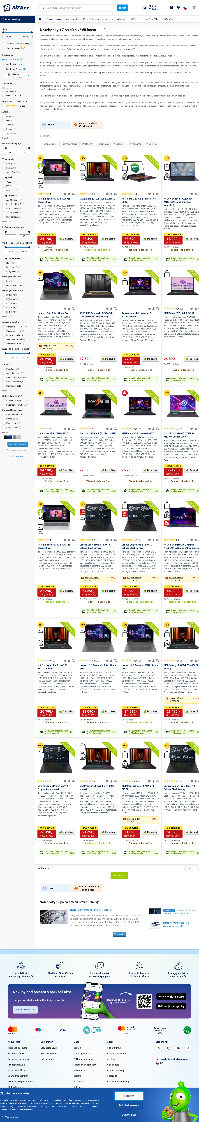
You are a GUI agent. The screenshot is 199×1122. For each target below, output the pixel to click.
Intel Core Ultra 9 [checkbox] (13, 204)
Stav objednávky (49, 1048)
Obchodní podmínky (18, 1076)
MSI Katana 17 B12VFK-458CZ (52, 433)
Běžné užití (135, 19)
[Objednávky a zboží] (171, 8)
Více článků (119, 934)
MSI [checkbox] (8, 116)
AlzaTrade (111, 1076)
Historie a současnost (85, 1064)
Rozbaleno (11, 92)
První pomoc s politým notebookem (94, 910)
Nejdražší (118, 144)
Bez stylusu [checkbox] (11, 369)
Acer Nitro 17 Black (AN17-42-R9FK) (98, 433)
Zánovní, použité (13, 95)
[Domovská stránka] (40, 19)
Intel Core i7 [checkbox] (11, 208)
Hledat (122, 8)
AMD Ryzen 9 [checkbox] (12, 213)
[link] (17, 456)
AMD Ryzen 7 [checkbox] (12, 200)
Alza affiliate (112, 1064)
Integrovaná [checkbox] (11, 271)
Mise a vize (79, 1070)
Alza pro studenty (115, 1070)
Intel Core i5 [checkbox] (11, 217)
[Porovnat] (73, 194)
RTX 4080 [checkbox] (10, 307)
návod (72, 910)
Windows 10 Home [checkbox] (14, 339)
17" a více (168, 19)
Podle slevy (87, 144)
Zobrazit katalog (11, 19)
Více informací (12, 1117)
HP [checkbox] (7, 120)
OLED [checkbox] (8, 182)
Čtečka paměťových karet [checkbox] (15, 382)
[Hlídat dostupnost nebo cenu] (69, 194)
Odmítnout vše (129, 1115)
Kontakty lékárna (82, 1053)
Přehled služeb (15, 1087)
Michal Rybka (169, 910)
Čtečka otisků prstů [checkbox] (15, 377)
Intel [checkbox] (8, 281)
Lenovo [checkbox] (9, 129)
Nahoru (45, 868)
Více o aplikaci (22, 1009)
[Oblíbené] (178, 8)
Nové (8, 88)
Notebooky (120, 19)
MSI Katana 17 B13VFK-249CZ (179, 313)
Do (32, 32)
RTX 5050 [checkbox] (10, 303)
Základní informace (84, 1059)
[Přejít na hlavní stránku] (16, 8)
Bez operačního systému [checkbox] (15, 335)
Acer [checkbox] (8, 125)
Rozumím (129, 1096)
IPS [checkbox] (7, 186)
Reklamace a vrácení (18, 1059)
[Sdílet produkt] (104, 29)
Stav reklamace (48, 1053)
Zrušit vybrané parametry (18, 450)
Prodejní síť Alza (16, 1064)
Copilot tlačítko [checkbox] (13, 373)
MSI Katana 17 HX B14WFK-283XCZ (98, 199)
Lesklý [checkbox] (9, 163)
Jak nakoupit (47, 1059)
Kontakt (77, 1048)
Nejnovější (152, 144)
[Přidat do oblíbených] (65, 194)
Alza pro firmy (113, 1048)
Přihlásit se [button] (154, 9)
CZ (161, 1063)
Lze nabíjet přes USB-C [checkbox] (15, 401)
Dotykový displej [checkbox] (13, 386)
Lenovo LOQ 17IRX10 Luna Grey (53, 313)
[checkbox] (17, 44)
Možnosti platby (16, 1053)
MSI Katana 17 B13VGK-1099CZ (138, 433)
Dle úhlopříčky (152, 19)
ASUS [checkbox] (9, 133)
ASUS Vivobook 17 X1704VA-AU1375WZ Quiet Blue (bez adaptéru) (178, 202)
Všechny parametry (17, 444)
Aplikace (78, 1087)
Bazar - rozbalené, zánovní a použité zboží (66, 19)
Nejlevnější (104, 144)
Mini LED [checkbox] (10, 190)
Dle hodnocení (135, 144)
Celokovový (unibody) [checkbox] (15, 414)
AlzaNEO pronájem (116, 1053)
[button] (56, 347)
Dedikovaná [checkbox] (11, 267)
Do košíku (68, 239)
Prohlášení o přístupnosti (20, 1081)
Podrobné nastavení (129, 1105)
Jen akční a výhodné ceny (17, 43)
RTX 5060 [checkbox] (10, 299)
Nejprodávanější (69, 144)
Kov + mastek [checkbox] (12, 427)
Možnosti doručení (17, 1048)
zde (184, 96)
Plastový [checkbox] (10, 419)
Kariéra (77, 1076)
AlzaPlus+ (111, 1059)
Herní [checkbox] (8, 263)
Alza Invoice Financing (118, 1081)
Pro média (79, 1081)
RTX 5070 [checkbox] (10, 295)
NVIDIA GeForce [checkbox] (13, 285)
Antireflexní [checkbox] (11, 172)
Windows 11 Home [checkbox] (14, 327)
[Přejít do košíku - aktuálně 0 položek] (194, 8)
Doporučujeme (49, 144)
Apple (166, 923)
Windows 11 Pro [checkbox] (13, 331)
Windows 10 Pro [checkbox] (13, 344)
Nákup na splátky (16, 1070)
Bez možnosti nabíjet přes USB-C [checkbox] (15, 405)
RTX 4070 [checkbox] (10, 312)
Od (3, 32)
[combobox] (78, 8)
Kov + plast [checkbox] (11, 423)
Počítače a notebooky (100, 19)
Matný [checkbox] (9, 168)
